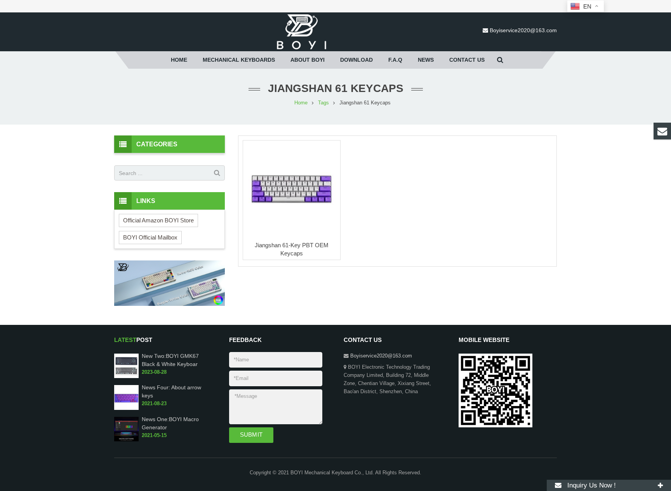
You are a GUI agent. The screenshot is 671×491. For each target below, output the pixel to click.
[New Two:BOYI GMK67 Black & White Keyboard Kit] (126, 376)
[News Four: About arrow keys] (126, 408)
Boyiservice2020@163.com (523, 30)
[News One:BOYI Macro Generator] (126, 439)
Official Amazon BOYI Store (158, 220)
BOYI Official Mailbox (150, 237)
